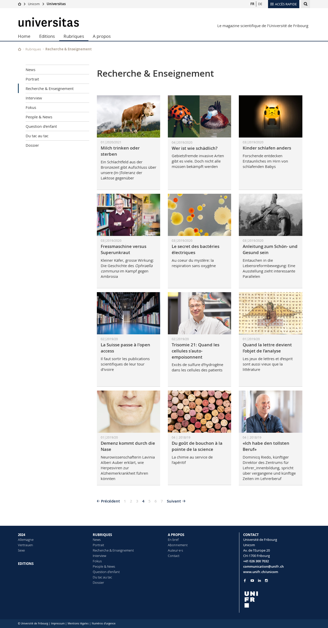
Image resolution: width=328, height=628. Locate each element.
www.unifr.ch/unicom (260, 571)
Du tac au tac (37, 135)
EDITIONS (26, 563)
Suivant (174, 501)
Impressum (58, 623)
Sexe (21, 550)
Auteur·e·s (175, 550)
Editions (47, 36)
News (30, 69)
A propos (102, 36)
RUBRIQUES (102, 534)
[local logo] (276, 599)
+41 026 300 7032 (256, 561)
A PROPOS (176, 534)
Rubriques (74, 36)
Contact (173, 555)
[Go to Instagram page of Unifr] (266, 580)
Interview (34, 97)
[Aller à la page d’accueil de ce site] (19, 49)
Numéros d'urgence (104, 623)
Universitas (56, 4)
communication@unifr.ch (263, 566)
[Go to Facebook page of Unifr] (245, 580)
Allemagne (26, 539)
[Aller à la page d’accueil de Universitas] (48, 22)
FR (252, 4)
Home (24, 36)
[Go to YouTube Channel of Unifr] (252, 580)
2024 (21, 534)
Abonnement (178, 545)
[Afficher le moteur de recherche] (305, 4)
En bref (173, 539)
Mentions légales (78, 623)
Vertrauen (25, 545)
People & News (39, 116)
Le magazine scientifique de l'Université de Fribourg (262, 25)
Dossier (32, 145)
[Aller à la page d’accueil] (19, 4)
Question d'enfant (41, 126)
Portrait (32, 79)
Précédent (110, 501)
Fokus (31, 107)
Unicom (34, 4)
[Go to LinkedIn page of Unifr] (259, 580)
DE (260, 4)
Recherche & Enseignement (50, 88)
